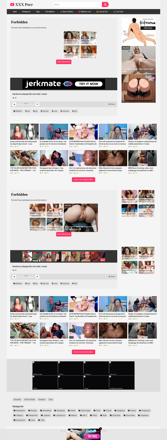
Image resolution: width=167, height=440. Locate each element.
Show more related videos (83, 179)
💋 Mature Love (84, 12)
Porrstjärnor (50, 12)
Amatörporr (20, 411)
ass (28, 111)
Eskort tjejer (85, 411)
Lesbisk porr (60, 415)
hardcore (65, 111)
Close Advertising (63, 62)
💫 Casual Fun (102, 12)
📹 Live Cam (118, 12)
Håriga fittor (33, 415)
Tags (38, 12)
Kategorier (26, 12)
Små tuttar (116, 415)
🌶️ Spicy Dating (66, 12)
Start (15, 12)
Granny (133, 411)
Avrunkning (47, 411)
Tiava (51, 399)
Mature (74, 415)
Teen (33, 420)
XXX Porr (23, 4)
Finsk (98, 411)
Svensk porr (20, 420)
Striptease (144, 415)
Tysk (42, 420)
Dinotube (17, 399)
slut (75, 111)
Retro (95, 415)
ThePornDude (29, 399)
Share (112, 104)
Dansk (72, 411)
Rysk (105, 415)
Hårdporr (18, 111)
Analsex (34, 411)
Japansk (47, 415)
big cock (45, 111)
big (36, 111)
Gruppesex (146, 411)
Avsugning (61, 411)
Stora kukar (130, 415)
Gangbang (121, 411)
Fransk (108, 411)
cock (55, 111)
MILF (85, 415)
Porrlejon (41, 399)
